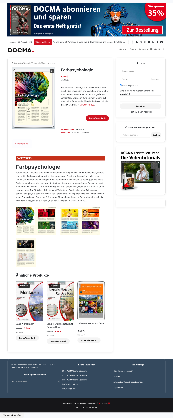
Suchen (156, 135)
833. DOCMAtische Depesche (74, 375)
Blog (132, 49)
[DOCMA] (20, 50)
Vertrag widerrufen (12, 415)
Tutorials (27, 63)
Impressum (118, 387)
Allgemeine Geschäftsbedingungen (128, 382)
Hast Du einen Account (141, 112)
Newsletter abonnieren (123, 371)
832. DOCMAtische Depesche (74, 380)
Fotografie (36, 63)
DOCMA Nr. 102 (87, 104)
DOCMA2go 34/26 (70, 389)
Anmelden (140, 106)
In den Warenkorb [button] (27, 338)
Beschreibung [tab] (22, 143)
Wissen (142, 49)
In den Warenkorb (97, 118)
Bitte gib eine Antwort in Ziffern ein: (137, 90)
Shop (121, 49)
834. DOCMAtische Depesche (74, 371)
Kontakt (117, 376)
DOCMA (104, 403)
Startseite (18, 63)
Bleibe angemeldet (130, 85)
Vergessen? (155, 79)
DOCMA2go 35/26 (70, 384)
